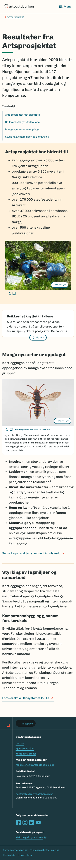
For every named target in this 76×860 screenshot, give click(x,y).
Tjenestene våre (25, 748)
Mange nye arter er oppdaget (22, 129)
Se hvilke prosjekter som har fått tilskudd (31, 553)
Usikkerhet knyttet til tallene (22, 122)
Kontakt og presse (26, 753)
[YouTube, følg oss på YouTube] (38, 822)
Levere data (25, 855)
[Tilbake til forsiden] (19, 6)
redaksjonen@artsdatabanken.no (35, 764)
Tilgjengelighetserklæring (44, 850)
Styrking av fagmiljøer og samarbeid (27, 136)
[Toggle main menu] (65, 6)
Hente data (9, 855)
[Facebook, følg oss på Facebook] (18, 822)
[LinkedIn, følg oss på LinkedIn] (31, 822)
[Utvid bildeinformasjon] (12, 293)
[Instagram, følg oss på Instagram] (24, 822)
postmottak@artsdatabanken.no (34, 794)
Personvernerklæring (15, 850)
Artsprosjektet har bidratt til (22, 114)
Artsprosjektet (15, 17)
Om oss (20, 743)
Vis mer (40, 337)
